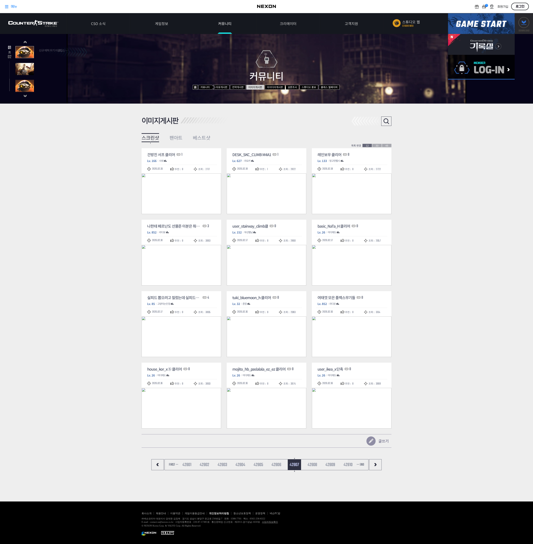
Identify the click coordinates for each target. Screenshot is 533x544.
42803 (222, 465)
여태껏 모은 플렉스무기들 (336, 297)
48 (386, 145)
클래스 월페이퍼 (329, 87)
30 (377, 145)
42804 (240, 465)
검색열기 (386, 121)
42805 (258, 465)
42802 (204, 465)
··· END (360, 465)
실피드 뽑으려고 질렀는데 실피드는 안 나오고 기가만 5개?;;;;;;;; (174, 297)
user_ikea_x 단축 (330, 369)
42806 (276, 465)
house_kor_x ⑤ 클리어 (164, 369)
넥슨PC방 (275, 513)
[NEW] (481, 44)
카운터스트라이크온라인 (33, 23)
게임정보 (161, 23)
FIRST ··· (173, 465)
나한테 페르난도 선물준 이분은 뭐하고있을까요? (174, 226)
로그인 (481, 67)
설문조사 (292, 87)
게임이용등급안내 (195, 513)
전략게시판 (238, 87)
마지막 (375, 464)
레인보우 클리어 (329, 154)
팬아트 (176, 137)
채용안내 (161, 513)
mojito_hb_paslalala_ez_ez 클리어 (259, 369)
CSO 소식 (98, 23)
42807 (294, 465)
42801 (186, 465)
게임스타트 (481, 23)
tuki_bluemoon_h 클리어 (251, 297)
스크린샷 (150, 137)
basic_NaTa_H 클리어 (334, 226)
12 (367, 145)
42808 (312, 465)
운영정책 (260, 513)
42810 (348, 465)
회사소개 (147, 513)
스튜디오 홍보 (309, 87)
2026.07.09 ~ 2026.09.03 (51, 55)
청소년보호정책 (242, 513)
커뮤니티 (225, 23)
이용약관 (175, 513)
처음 (157, 464)
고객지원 (351, 23)
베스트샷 (201, 137)
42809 (330, 465)
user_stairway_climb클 (250, 226)
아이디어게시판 (275, 87)
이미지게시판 (255, 87)
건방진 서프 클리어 (161, 154)
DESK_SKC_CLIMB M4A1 (251, 154)
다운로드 (524, 23)
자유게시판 (221, 87)
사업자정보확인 (270, 522)
